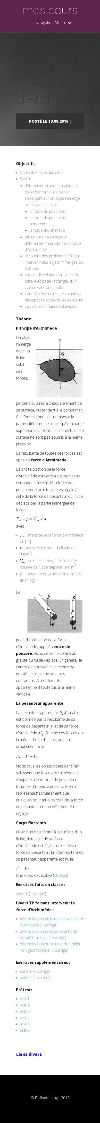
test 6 (25, 1030)
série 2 (26, 977)
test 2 (25, 1005)
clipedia (60, 875)
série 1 (22, 893)
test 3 (25, 1011)
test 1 (25, 998)
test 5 (25, 1024)
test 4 (25, 1017)
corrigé (39, 893)
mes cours (50, 10)
